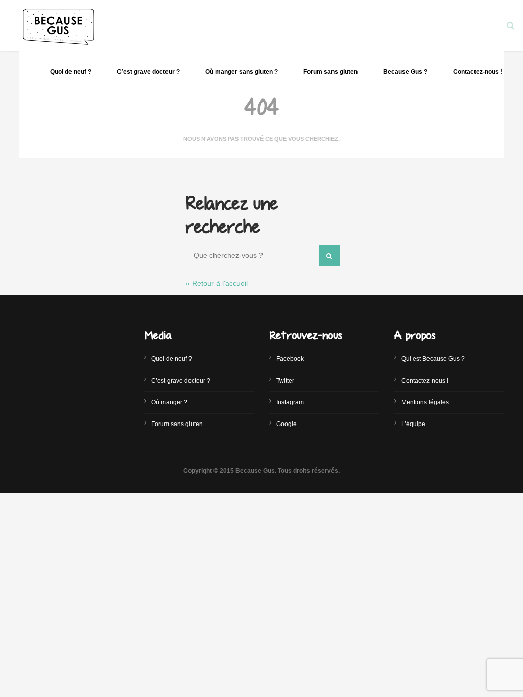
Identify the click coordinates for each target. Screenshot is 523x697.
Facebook (290, 358)
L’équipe (413, 424)
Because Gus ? (405, 72)
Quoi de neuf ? (70, 72)
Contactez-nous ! (478, 72)
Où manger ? (169, 402)
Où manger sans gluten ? (241, 72)
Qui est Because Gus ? (433, 358)
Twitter (285, 380)
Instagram (290, 402)
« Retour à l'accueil (217, 283)
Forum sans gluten (330, 72)
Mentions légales (425, 402)
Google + (289, 424)
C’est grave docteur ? (148, 72)
